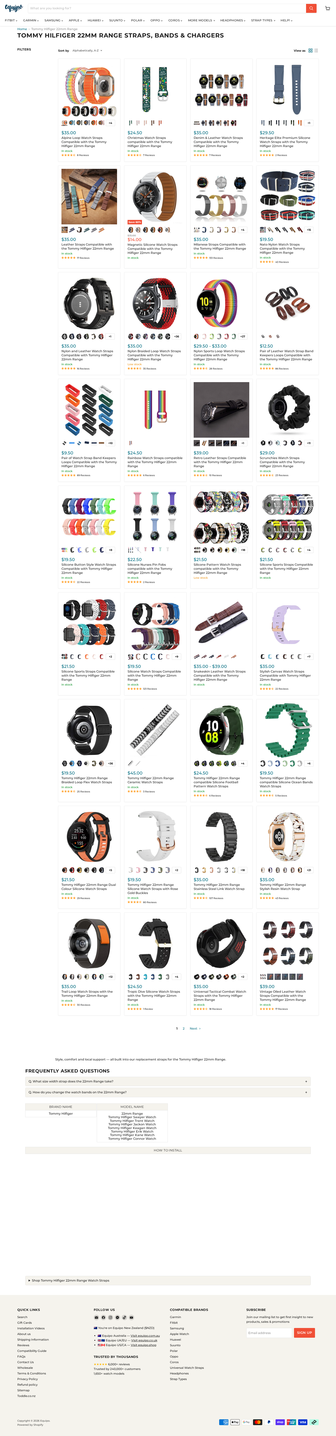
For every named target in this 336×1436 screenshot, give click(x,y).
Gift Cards (24, 1322)
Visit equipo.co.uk (144, 1340)
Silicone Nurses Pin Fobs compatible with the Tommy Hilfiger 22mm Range (150, 569)
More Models (200, 20)
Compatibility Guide (31, 1351)
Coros (174, 20)
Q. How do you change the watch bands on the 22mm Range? (78, 1092)
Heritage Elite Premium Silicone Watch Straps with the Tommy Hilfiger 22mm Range (285, 142)
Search (22, 1317)
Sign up (304, 1333)
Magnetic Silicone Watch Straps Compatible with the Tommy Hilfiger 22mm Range (153, 249)
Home (22, 29)
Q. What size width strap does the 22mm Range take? (71, 1081)
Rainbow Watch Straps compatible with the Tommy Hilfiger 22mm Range (155, 462)
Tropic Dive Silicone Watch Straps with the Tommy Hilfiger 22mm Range (154, 996)
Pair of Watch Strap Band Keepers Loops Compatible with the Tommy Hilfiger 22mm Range (89, 462)
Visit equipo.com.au (145, 1336)
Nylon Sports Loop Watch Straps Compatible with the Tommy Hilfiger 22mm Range (219, 355)
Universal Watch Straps (187, 1368)
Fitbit (10, 20)
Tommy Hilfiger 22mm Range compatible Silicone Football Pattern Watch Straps (217, 782)
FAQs (21, 1356)
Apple (74, 20)
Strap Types (262, 20)
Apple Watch (179, 1334)
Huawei (95, 20)
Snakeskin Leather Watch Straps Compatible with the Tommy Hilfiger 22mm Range (220, 675)
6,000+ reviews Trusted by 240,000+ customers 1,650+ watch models (117, 1368)
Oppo (155, 20)
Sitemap (23, 1390)
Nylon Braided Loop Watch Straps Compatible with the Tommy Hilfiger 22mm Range (154, 355)
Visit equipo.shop (143, 1345)
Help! (286, 20)
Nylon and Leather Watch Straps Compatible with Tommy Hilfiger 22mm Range (87, 355)
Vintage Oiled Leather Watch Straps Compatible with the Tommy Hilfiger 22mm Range (283, 996)
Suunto (116, 20)
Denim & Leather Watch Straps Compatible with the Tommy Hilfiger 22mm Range (218, 142)
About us (24, 1334)
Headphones (232, 20)
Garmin (30, 20)
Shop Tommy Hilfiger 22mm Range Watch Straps (70, 1280)
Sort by (63, 50)
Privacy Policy (27, 1379)
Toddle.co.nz (26, 1396)
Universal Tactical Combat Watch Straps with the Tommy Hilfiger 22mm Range (220, 996)
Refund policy (27, 1384)
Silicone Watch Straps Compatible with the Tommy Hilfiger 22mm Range (154, 675)
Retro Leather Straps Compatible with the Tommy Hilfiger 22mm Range (220, 462)
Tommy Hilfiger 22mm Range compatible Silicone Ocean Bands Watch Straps (286, 782)
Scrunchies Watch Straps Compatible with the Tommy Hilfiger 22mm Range (282, 462)
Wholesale (25, 1368)
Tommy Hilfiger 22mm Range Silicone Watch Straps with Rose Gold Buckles (153, 889)
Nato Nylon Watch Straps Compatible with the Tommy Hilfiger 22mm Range (282, 248)
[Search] (311, 8)
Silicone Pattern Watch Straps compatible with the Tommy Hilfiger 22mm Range (217, 569)
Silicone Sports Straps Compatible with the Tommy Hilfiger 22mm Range (286, 569)
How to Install (168, 1150)
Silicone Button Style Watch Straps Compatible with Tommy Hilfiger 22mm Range (88, 569)
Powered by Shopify (30, 1424)
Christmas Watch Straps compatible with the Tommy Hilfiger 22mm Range (150, 142)
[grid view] (310, 50)
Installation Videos (31, 1328)
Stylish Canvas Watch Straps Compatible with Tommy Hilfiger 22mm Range (285, 675)
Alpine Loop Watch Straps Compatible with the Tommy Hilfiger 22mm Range (84, 142)
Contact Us (25, 1362)
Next (194, 1028)
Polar (137, 20)
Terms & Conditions (31, 1373)
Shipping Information (33, 1339)
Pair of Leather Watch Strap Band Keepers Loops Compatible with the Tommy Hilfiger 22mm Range (286, 355)
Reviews (23, 1345)
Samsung (53, 20)
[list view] (316, 50)
